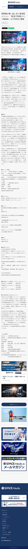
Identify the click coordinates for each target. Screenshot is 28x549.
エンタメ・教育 (7, 532)
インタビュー (20, 6)
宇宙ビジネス (5, 22)
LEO (4, 530)
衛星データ (5, 528)
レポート (5, 519)
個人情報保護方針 (6, 540)
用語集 (4, 521)
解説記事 (12, 6)
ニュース (4, 6)
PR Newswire (6, 534)
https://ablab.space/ (14, 349)
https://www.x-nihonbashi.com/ (11, 274)
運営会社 (3, 537)
